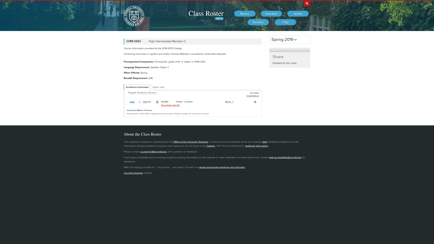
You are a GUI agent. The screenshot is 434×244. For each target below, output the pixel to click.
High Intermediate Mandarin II (167, 41)
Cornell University (133, 173)
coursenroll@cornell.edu (153, 151)
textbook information (256, 146)
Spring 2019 (282, 39)
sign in (219, 18)
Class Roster (206, 13)
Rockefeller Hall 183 (170, 105)
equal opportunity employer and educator (222, 167)
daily (264, 142)
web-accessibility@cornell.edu (285, 157)
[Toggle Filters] (289, 50)
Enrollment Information (137, 87)
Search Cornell (307, 3)
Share (278, 56)
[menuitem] (244, 14)
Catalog (210, 146)
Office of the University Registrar (190, 142)
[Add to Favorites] (140, 102)
